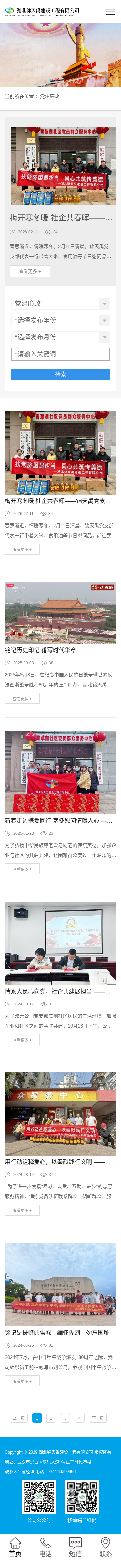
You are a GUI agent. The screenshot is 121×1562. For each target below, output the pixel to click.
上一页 (19, 1418)
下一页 (98, 1418)
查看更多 (30, 271)
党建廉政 (49, 96)
